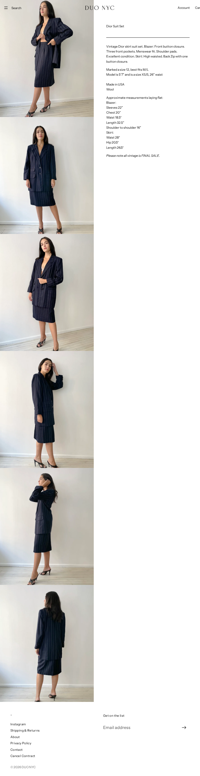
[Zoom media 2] (47, 175)
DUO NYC (29, 767)
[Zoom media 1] (47, 58)
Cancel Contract (22, 756)
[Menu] (6, 8)
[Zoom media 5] (47, 526)
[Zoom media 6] (47, 643)
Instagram (18, 724)
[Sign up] (184, 727)
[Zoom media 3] (47, 292)
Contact (16, 750)
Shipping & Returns (25, 730)
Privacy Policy (20, 743)
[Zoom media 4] (47, 409)
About (15, 737)
